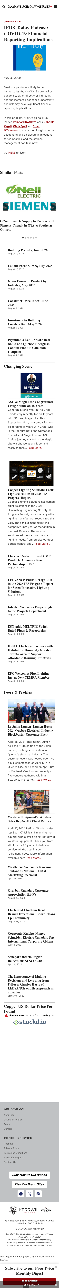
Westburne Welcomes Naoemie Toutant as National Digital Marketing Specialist (29, 871)
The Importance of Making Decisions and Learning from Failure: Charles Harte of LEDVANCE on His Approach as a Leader (31, 984)
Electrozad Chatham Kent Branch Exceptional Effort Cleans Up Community (31, 914)
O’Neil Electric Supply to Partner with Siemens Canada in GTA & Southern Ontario (27, 225)
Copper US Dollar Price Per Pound (28, 1008)
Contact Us (10, 1162)
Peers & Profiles (18, 692)
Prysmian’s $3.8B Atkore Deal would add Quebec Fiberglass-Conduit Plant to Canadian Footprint (29, 346)
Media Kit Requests (14, 1157)
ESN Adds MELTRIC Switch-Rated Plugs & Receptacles (28, 628)
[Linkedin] (38, 1193)
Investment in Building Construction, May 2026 (25, 322)
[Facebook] (21, 1193)
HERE (11, 152)
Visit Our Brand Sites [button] (29, 1184)
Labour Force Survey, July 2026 (30, 266)
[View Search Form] (4, 7)
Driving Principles (13, 1119)
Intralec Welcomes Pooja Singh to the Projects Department (30, 609)
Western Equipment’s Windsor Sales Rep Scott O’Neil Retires (30, 819)
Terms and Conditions (15, 1152)
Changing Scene (13, 22)
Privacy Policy (11, 1148)
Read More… (35, 447)
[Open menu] (55, 6)
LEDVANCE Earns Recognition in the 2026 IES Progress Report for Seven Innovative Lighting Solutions (30, 586)
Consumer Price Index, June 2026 (28, 303)
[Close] (56, 1267)
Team (7, 1124)
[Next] (53, 207)
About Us (9, 1115)
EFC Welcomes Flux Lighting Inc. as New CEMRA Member (29, 675)
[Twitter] (29, 1193)
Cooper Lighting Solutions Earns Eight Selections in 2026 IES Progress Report (31, 494)
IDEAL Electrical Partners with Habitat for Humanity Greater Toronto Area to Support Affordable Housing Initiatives (30, 652)
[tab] (23, 238)
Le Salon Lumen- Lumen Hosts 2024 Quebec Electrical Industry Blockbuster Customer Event (31, 730)
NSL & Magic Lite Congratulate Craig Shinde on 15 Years (30, 404)
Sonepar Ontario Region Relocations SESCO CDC (25, 959)
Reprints (8, 1143)
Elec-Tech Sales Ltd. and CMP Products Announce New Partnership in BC (29, 560)
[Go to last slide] (5, 207)
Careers (8, 1128)
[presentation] (29, 198)
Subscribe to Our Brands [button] (29, 1175)
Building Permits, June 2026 (28, 250)
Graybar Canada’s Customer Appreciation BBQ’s (28, 892)
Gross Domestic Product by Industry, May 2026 (27, 283)
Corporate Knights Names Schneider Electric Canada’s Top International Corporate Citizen (31, 937)
